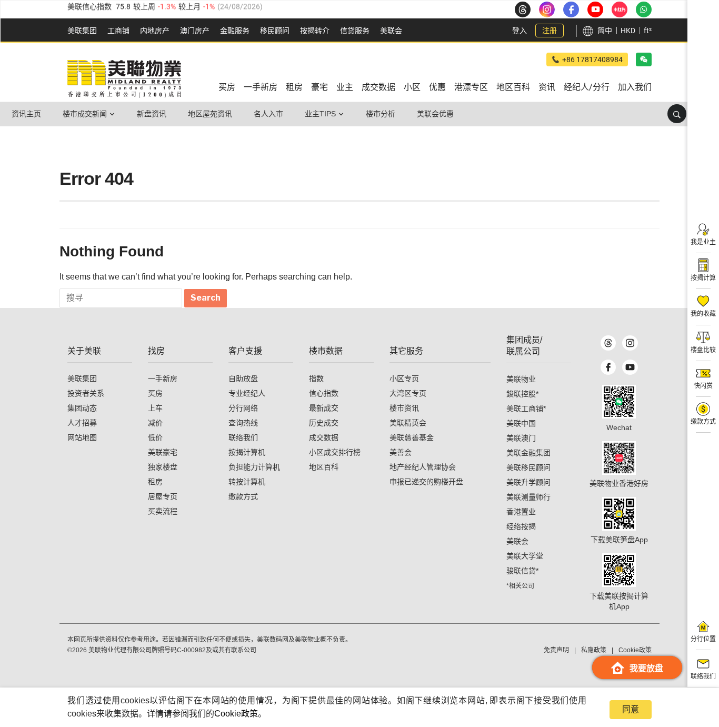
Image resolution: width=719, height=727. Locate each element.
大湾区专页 (408, 393)
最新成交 (323, 408)
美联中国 (521, 423)
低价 (155, 437)
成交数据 (323, 437)
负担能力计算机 (254, 467)
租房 (155, 481)
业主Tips (320, 113)
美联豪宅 (162, 452)
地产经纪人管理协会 (423, 467)
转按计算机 (246, 481)
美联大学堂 (524, 556)
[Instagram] (629, 343)
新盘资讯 (151, 113)
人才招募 (82, 423)
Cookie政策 (236, 713)
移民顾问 (274, 30)
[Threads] (608, 343)
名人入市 (268, 113)
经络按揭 (521, 526)
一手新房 (162, 378)
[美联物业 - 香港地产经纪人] (124, 79)
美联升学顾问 (528, 482)
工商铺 (118, 30)
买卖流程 (162, 511)
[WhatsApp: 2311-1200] (644, 9)
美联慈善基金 (412, 437)
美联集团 (82, 30)
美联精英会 (408, 423)
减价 (155, 423)
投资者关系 (85, 393)
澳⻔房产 (194, 30)
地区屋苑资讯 (210, 113)
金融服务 (234, 30)
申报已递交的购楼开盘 (426, 481)
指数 (316, 378)
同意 (630, 709)
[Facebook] (608, 367)
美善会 (401, 452)
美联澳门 (521, 438)
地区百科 (323, 467)
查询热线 (243, 423)
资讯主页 (26, 113)
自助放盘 (243, 378)
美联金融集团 (528, 453)
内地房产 (154, 30)
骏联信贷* (522, 570)
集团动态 (82, 408)
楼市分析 (380, 113)
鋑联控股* (522, 394)
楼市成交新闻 (85, 113)
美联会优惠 (435, 113)
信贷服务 (355, 30)
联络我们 (243, 437)
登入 (519, 30)
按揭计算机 (246, 452)
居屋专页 (162, 496)
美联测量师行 (528, 497)
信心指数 (323, 393)
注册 (549, 30)
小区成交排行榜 (335, 452)
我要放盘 (646, 668)
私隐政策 (593, 650)
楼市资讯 (404, 408)
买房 (155, 393)
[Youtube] (629, 367)
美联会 (391, 30)
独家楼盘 (162, 467)
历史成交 (323, 423)
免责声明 (556, 650)
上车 (155, 408)
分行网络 (243, 408)
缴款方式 (243, 496)
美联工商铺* (526, 408)
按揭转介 (314, 30)
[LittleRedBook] (619, 458)
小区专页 (404, 378)
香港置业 (521, 511)
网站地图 (82, 437)
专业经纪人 (246, 393)
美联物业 (521, 379)
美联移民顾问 (528, 467)
